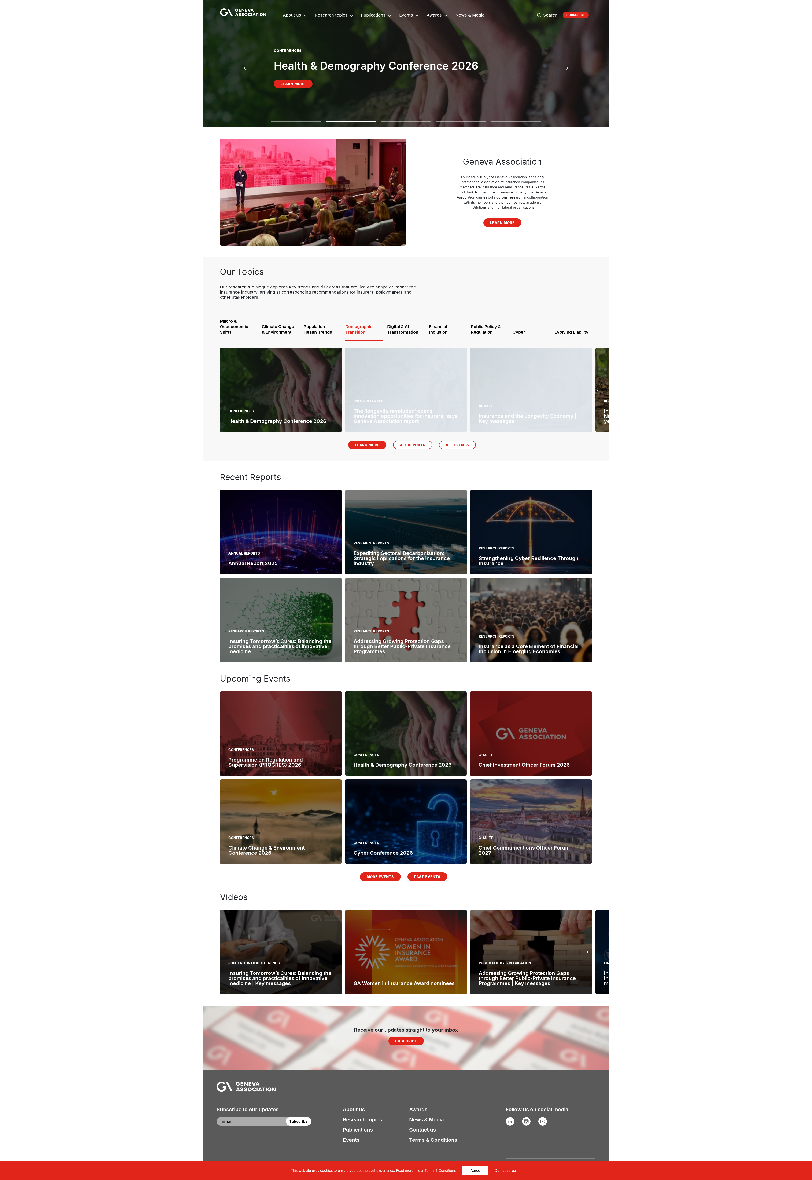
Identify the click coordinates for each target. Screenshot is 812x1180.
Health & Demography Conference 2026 (402, 765)
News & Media (469, 16)
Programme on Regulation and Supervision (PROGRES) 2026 (265, 762)
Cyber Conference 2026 (383, 853)
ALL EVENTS (457, 445)
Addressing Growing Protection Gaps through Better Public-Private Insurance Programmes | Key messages (527, 978)
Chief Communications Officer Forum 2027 (524, 850)
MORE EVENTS (380, 877)
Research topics (331, 16)
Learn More (293, 89)
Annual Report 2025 (253, 563)
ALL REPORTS (412, 445)
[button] (296, 124)
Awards (434, 16)
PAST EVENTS (427, 877)
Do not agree (505, 1170)
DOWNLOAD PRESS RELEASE (353, 89)
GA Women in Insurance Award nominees (404, 983)
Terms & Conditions (433, 1140)
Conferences (241, 750)
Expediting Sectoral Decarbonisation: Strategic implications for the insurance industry (402, 558)
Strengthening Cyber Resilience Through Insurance (529, 560)
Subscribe (575, 15)
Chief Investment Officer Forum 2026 (524, 765)
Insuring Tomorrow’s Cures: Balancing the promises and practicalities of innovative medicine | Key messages (279, 978)
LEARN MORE (502, 223)
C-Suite (486, 755)
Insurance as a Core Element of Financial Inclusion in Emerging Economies (529, 648)
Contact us (422, 1129)
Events (406, 16)
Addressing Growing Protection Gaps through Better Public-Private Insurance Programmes (402, 646)
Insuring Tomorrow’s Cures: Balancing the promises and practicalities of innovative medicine (279, 646)
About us (292, 16)
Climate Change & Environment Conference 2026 (266, 850)
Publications (373, 16)
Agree (475, 1170)
